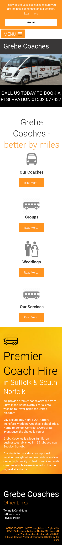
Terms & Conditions (15, 510)
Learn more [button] (31, 13)
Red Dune (56, 538)
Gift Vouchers (11, 514)
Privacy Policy (11, 517)
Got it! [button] (31, 22)
